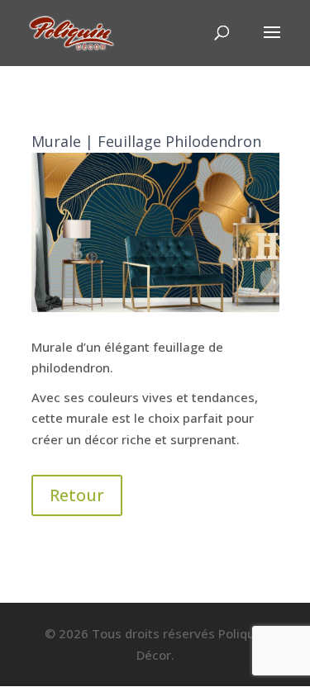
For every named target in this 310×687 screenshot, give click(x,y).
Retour (77, 495)
